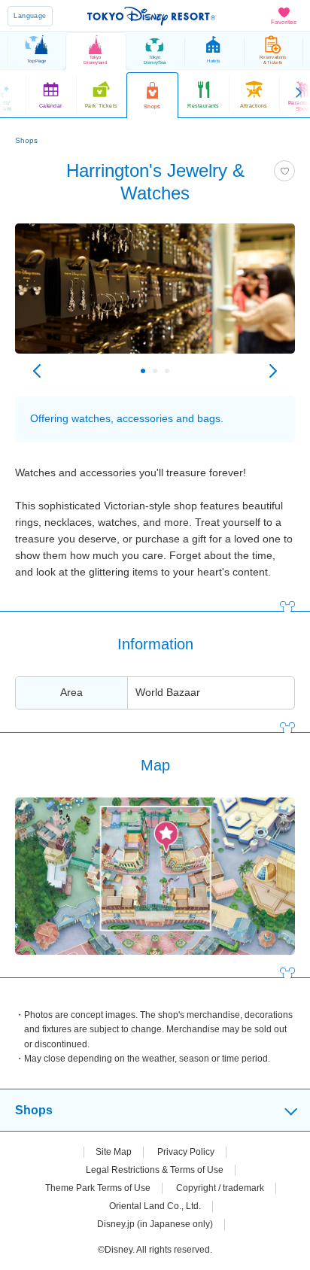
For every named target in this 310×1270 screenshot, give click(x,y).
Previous (37, 371)
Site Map (114, 1152)
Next (273, 371)
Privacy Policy (185, 1152)
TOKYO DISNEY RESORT (151, 16)
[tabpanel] (155, 296)
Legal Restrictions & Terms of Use (154, 1170)
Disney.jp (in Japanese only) (155, 1224)
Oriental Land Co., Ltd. (155, 1206)
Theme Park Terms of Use (97, 1188)
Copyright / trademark (220, 1188)
